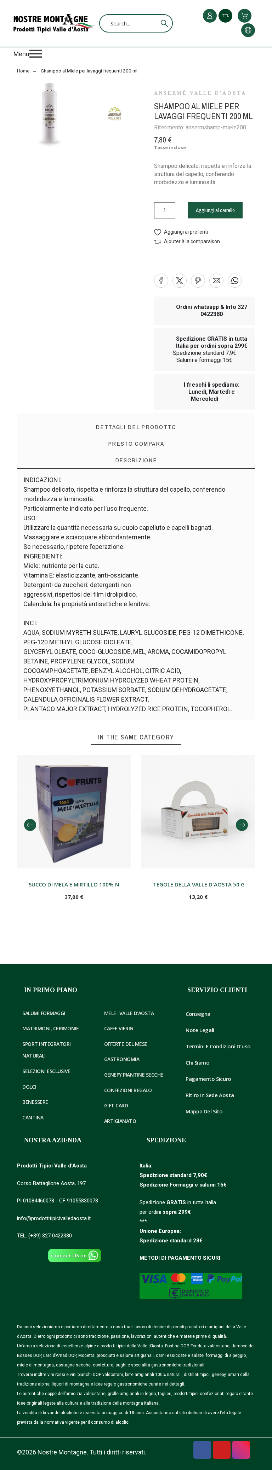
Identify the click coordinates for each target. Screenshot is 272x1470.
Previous (30, 825)
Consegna (198, 1013)
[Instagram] (241, 1450)
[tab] (136, 460)
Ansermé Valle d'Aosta (200, 93)
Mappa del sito (204, 1111)
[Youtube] (222, 1450)
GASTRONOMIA (122, 1059)
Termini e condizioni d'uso (218, 1046)
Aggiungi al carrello (215, 210)
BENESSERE (35, 1102)
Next (242, 825)
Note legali (200, 1029)
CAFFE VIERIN (119, 1028)
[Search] (164, 23)
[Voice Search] (153, 23)
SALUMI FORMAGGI (43, 1013)
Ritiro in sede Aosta (210, 1095)
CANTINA (33, 1117)
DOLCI (29, 1086)
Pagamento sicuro (208, 1078)
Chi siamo (197, 1062)
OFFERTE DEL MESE (125, 1044)
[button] (135, 53)
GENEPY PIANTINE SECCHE (133, 1074)
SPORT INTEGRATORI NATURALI (46, 1050)
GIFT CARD (116, 1105)
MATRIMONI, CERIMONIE (50, 1028)
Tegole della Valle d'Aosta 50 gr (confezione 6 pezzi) (198, 884)
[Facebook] (202, 1450)
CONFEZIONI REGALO (128, 1090)
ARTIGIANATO (120, 1121)
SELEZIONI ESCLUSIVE (46, 1071)
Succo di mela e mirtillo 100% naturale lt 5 (74, 884)
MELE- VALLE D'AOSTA (129, 1013)
